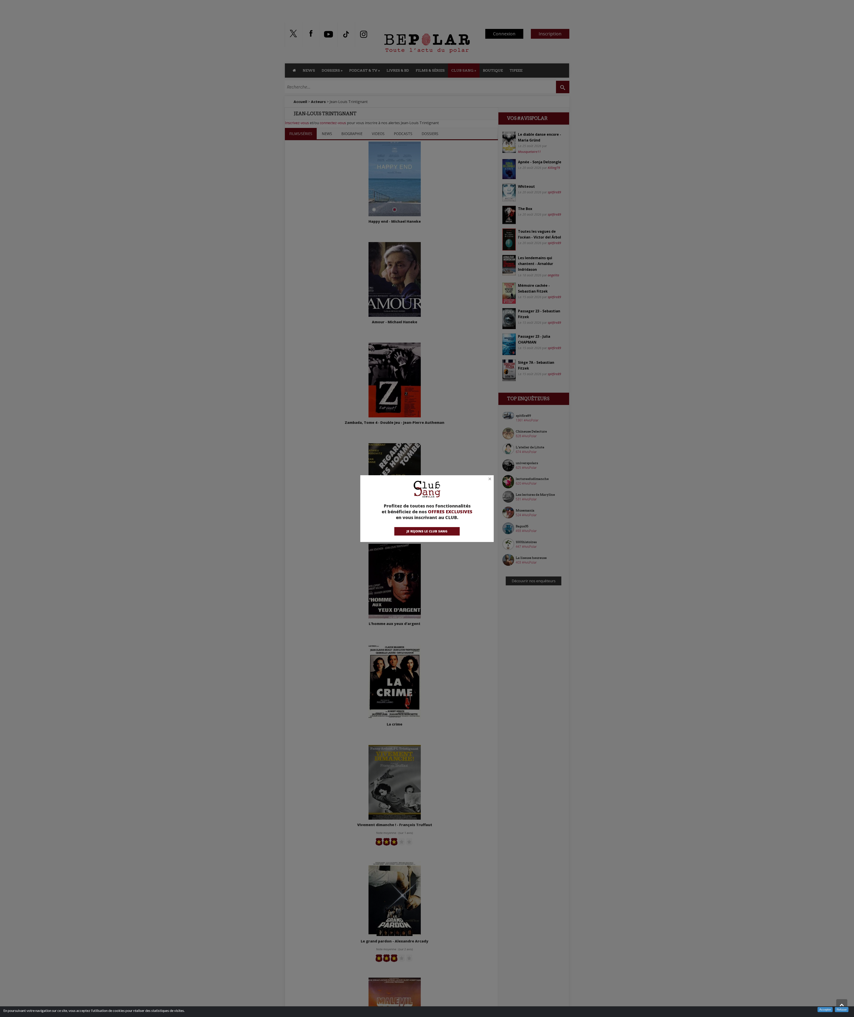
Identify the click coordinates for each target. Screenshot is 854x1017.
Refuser (842, 1009)
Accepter (825, 1009)
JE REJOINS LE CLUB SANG (427, 531)
